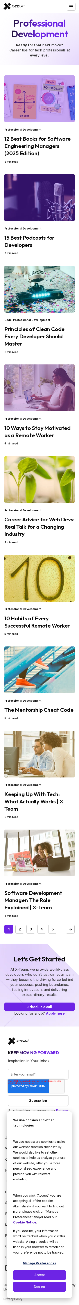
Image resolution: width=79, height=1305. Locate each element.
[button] (70, 929)
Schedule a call (39, 1007)
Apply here (55, 1013)
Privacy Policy (13, 1299)
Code (8, 320)
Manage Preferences (39, 1263)
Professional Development (22, 129)
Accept (39, 1275)
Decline (39, 1287)
